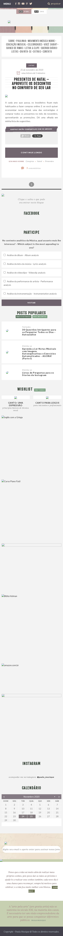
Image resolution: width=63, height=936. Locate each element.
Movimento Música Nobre (41, 41)
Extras (37, 51)
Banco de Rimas (14, 48)
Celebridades (35, 44)
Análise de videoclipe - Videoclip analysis (26, 272)
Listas (14, 51)
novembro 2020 (31, 796)
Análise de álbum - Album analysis (23, 255)
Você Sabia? (50, 44)
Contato (47, 51)
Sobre (11, 41)
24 (23, 816)
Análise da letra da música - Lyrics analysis (26, 264)
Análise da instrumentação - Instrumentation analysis (32, 293)
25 (31, 816)
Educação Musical (16, 44)
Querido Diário (49, 48)
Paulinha (21, 41)
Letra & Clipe (32, 48)
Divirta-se (26, 51)
